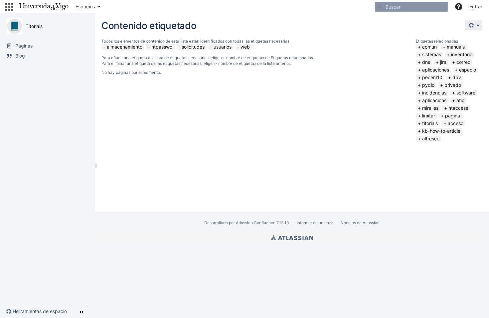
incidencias (434, 92)
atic (460, 100)
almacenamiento (124, 47)
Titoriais (34, 26)
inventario (461, 54)
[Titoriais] (15, 26)
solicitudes (193, 47)
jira (443, 62)
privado (452, 85)
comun (429, 47)
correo (463, 62)
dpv (456, 77)
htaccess (458, 108)
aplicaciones (435, 70)
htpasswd (162, 47)
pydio (428, 85)
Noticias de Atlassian (360, 222)
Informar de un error (315, 222)
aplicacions (434, 100)
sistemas (431, 54)
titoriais (430, 123)
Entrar (475, 6)
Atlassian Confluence (255, 222)
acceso (455, 123)
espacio (467, 70)
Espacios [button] (85, 6)
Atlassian (292, 237)
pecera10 (432, 77)
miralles (430, 108)
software (465, 92)
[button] (9, 6)
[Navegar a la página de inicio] (43, 6)
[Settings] (473, 25)
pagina (452, 115)
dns (426, 62)
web (245, 47)
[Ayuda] (458, 6)
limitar (428, 115)
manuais (456, 47)
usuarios (223, 47)
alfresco (430, 138)
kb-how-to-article (441, 131)
